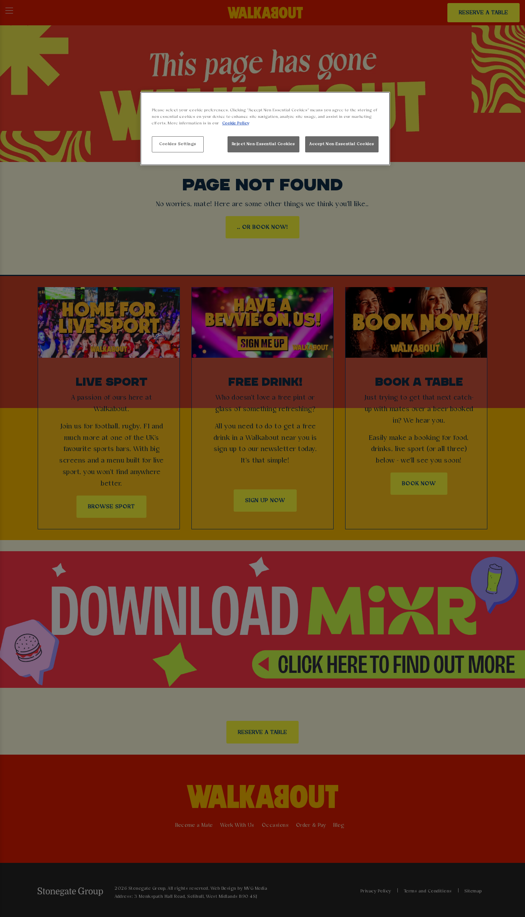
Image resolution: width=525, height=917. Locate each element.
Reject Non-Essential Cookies (263, 144)
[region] (265, 129)
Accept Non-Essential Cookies (341, 144)
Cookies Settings (177, 144)
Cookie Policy (235, 123)
